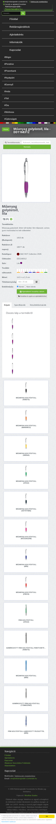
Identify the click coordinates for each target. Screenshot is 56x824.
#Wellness (9, 112)
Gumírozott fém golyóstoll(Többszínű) (26, 704)
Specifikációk (20, 305)
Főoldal (14, 19)
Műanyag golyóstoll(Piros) (26, 593)
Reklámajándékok (20, 26)
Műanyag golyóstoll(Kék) (26, 565)
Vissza (5, 129)
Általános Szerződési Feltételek (17, 763)
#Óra (6, 105)
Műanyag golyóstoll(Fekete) (26, 399)
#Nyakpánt (9, 78)
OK (47, 816)
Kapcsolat (15, 50)
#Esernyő (8, 84)
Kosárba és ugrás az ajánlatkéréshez (33, 296)
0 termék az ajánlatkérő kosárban (15, 4)
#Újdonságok (10, 119)
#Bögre (7, 57)
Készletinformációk (38, 305)
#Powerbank (10, 71)
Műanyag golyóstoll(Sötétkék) (26, 510)
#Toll (6, 98)
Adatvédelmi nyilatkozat (8, 822)
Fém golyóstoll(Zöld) (26, 621)
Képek (7, 305)
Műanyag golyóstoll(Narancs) (26, 426)
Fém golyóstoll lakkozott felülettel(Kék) (26, 732)
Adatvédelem (10, 766)
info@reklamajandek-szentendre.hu (16, 1)
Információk (16, 42)
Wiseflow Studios (31, 795)
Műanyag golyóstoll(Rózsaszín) (26, 538)
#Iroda (7, 91)
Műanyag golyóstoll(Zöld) (26, 482)
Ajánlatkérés (16, 34)
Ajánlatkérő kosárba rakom (33, 291)
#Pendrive (9, 64)
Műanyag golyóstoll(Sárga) (26, 454)
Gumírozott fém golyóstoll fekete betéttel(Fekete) (26, 649)
